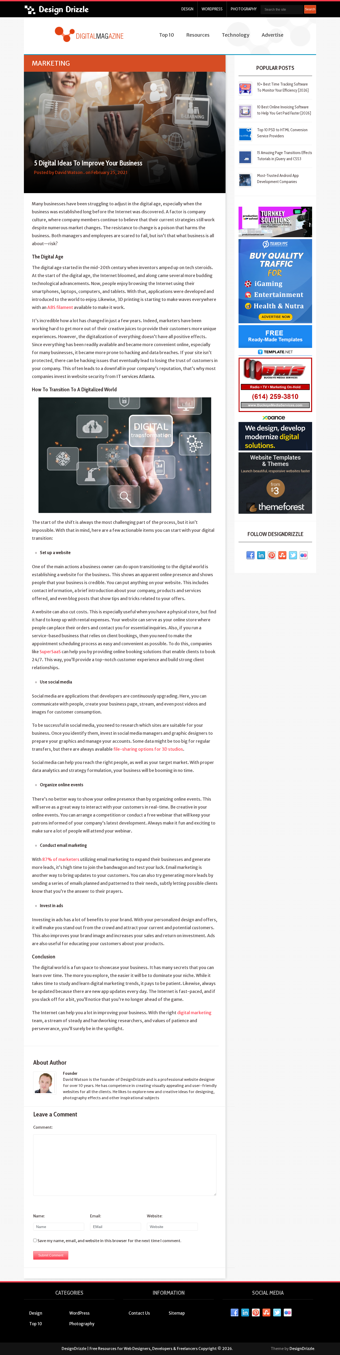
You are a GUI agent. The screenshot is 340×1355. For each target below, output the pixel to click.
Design (187, 9)
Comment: (43, 1127)
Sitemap (177, 1313)
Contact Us (139, 1313)
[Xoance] (275, 449)
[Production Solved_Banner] (275, 235)
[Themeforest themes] (275, 512)
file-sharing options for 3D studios (148, 749)
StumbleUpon (282, 555)
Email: (95, 1216)
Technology (235, 35)
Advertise (272, 35)
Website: (155, 1216)
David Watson (69, 172)
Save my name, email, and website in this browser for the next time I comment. (109, 1240)
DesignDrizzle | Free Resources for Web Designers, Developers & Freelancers (130, 1348)
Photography (244, 9)
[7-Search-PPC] (275, 322)
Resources (198, 35)
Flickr (303, 555)
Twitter (293, 555)
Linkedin (261, 555)
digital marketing (194, 1012)
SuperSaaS (50, 651)
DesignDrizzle (302, 1348)
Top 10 (166, 35)
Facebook (250, 555)
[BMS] (275, 410)
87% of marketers (60, 859)
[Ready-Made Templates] (275, 354)
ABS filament (60, 307)
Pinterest (271, 555)
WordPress (212, 9)
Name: (39, 1216)
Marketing (51, 63)
